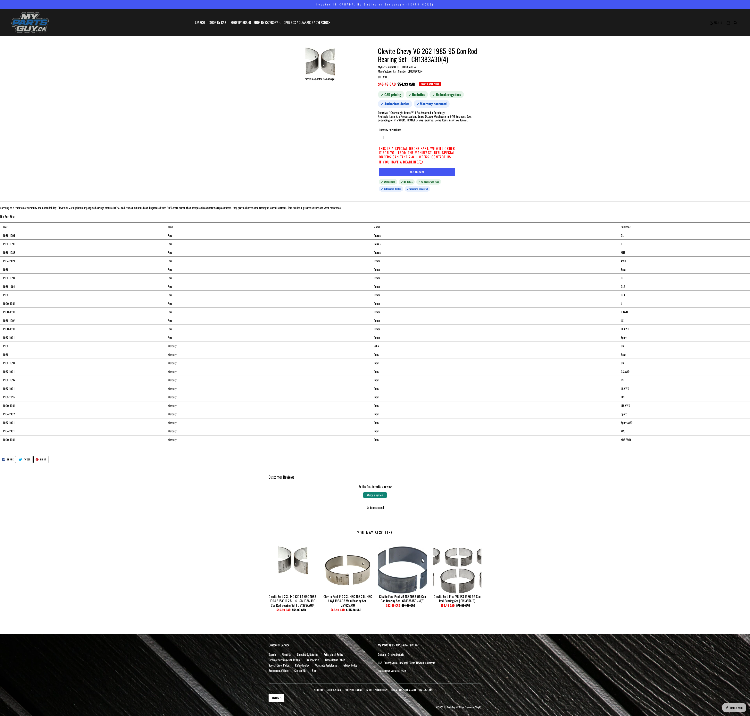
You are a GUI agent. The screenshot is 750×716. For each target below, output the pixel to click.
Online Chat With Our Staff (392, 671)
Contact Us (300, 670)
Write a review (375, 495)
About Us (286, 654)
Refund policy (302, 665)
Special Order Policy (279, 665)
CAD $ (275, 698)
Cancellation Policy (335, 660)
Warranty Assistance (326, 665)
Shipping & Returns (307, 654)
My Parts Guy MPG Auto (454, 707)
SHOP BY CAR (334, 690)
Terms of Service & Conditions (284, 660)
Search (272, 654)
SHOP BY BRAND (353, 690)
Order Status (312, 660)
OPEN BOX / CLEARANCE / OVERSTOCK (411, 690)
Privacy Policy (350, 665)
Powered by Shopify (473, 707)
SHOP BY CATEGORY (377, 690)
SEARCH (318, 690)
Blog (314, 670)
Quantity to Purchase (390, 129)
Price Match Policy (333, 654)
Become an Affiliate (278, 670)
